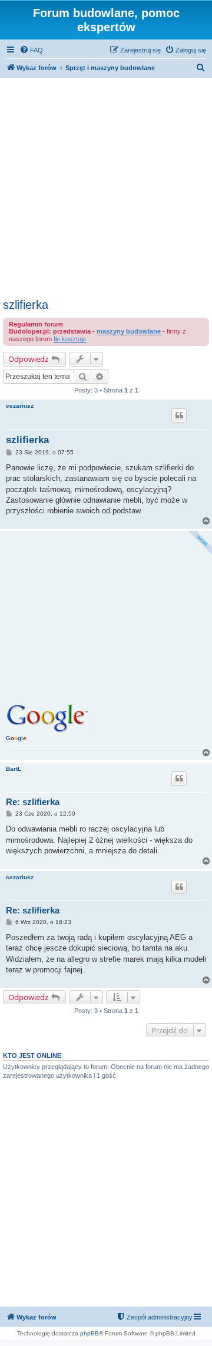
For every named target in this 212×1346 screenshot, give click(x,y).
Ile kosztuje (70, 338)
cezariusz (20, 406)
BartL (13, 769)
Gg (16, 738)
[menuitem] (31, 50)
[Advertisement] (106, 186)
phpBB (89, 1333)
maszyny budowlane (129, 331)
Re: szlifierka (32, 802)
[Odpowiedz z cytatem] (179, 415)
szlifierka (25, 304)
